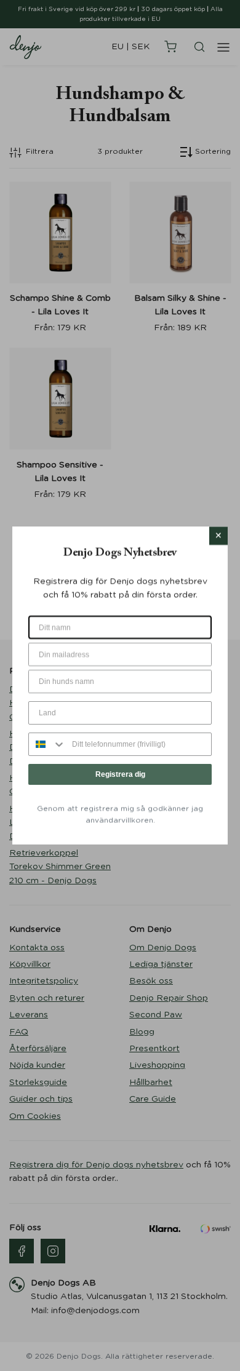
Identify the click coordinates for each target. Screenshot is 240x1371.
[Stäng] (218, 536)
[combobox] (47, 744)
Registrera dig (120, 774)
